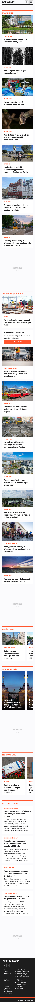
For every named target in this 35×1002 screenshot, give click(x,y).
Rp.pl (18, 979)
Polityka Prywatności (22, 970)
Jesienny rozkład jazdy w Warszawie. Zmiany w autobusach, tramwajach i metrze (17, 243)
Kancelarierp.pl (8, 993)
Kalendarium (20, 988)
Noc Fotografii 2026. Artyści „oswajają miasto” (15, 72)
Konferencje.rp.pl (21, 984)
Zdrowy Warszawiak (9, 755)
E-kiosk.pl (6, 986)
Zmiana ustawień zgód (23, 971)
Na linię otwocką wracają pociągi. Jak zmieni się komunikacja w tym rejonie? (17, 322)
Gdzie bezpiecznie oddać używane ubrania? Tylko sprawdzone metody (17, 813)
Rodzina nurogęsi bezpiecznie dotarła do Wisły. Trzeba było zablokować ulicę (15, 373)
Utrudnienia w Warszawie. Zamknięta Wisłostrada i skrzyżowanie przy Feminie (14, 444)
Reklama (6, 979)
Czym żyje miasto (8, 629)
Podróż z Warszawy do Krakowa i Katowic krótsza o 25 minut (17, 580)
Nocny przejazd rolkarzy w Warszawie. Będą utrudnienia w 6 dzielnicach (17, 549)
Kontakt (6, 971)
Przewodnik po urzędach (10, 803)
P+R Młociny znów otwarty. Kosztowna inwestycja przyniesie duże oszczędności (17, 514)
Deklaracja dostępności (23, 976)
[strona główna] (8, 2)
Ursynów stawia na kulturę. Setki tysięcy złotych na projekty (16, 897)
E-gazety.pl (7, 988)
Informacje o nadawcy (22, 975)
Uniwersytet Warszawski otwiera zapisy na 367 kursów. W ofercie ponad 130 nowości (12, 705)
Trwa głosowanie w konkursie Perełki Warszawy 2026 (15, 40)
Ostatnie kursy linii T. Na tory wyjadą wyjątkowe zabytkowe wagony (15, 409)
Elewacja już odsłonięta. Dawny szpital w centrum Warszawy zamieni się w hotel (16, 207)
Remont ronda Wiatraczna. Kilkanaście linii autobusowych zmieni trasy (16, 482)
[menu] (31, 2)
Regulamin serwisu (22, 973)
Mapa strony (20, 986)
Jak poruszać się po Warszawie (13, 294)
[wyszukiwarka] (26, 2)
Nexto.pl (6, 990)
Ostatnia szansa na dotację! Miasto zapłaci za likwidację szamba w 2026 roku (15, 843)
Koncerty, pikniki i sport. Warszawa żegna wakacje (14, 103)
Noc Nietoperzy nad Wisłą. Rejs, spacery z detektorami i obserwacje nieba (16, 137)
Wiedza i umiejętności (9, 669)
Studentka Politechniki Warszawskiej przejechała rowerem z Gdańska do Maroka (16, 169)
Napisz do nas (7, 973)
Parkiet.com (20, 980)
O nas (5, 970)
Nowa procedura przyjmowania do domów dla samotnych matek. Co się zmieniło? (17, 873)
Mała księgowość (8, 991)
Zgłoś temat (18, 342)
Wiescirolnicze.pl (21, 982)
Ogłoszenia (7, 980)
